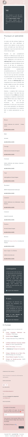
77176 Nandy (18, 346)
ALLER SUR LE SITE (9, 129)
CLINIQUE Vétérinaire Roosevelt (13, 342)
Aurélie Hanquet (9, 336)
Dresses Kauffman (13, 241)
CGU (22, 435)
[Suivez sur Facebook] (6, 385)
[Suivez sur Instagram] (4, 385)
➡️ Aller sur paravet (12, 290)
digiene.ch (17, 435)
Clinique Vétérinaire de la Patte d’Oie (15, 353)
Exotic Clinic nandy (10, 346)
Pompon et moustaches (19, 349)
